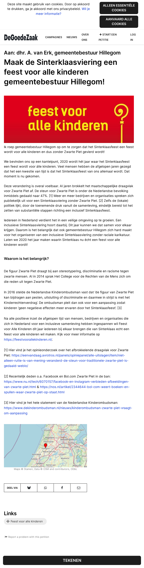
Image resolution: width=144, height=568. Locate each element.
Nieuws (72, 37)
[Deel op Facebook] (62, 487)
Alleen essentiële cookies (119, 8)
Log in (133, 37)
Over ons (85, 37)
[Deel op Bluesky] (28, 487)
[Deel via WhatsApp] (45, 487)
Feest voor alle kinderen (26, 521)
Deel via (12, 487)
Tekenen (72, 560)
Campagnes (53, 37)
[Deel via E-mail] (78, 487)
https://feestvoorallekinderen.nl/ (28, 339)
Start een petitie (108, 37)
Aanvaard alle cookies (119, 21)
